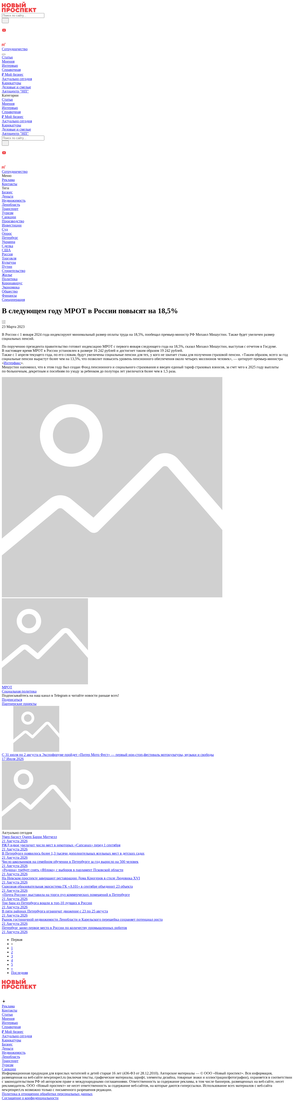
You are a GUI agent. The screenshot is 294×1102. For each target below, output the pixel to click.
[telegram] (147, 25)
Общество (10, 291)
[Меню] (4, 54)
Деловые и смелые (16, 87)
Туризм (7, 213)
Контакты (9, 184)
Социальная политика (19, 691)
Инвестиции (12, 225)
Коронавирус (12, 283)
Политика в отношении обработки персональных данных (47, 1094)
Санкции (9, 217)
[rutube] (147, 45)
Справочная (11, 70)
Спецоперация (13, 300)
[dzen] (147, 35)
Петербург (10, 238)
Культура (9, 262)
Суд (5, 229)
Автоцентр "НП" (15, 91)
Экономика (11, 287)
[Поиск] (5, 20)
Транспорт (10, 209)
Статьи (7, 57)
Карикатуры (11, 83)
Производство (13, 221)
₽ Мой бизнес (12, 74)
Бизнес (7, 192)
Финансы (9, 295)
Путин (7, 267)
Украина (8, 242)
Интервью (10, 65)
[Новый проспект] (19, 11)
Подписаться (12, 700)
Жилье (7, 275)
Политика (9, 279)
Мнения (8, 61)
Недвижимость (13, 200)
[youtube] (147, 30)
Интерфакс (12, 363)
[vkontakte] (147, 40)
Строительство (13, 271)
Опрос (7, 233)
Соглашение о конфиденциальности (30, 1098)
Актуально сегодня (17, 79)
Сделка (7, 246)
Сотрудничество (15, 49)
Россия (7, 254)
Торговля (9, 258)
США (6, 250)
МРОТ (7, 687)
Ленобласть (11, 205)
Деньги (7, 196)
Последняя (19, 973)
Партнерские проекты (19, 704)
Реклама (8, 180)
